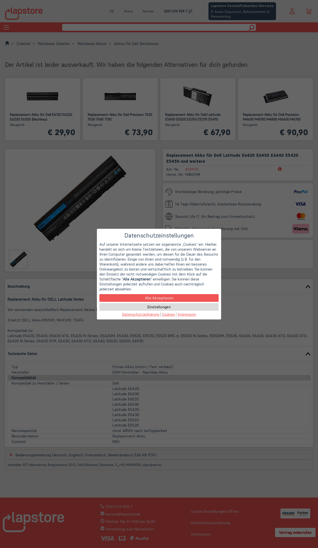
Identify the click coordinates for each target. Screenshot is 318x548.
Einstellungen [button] (159, 306)
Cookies (168, 314)
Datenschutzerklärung (140, 314)
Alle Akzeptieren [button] (159, 297)
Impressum (187, 314)
